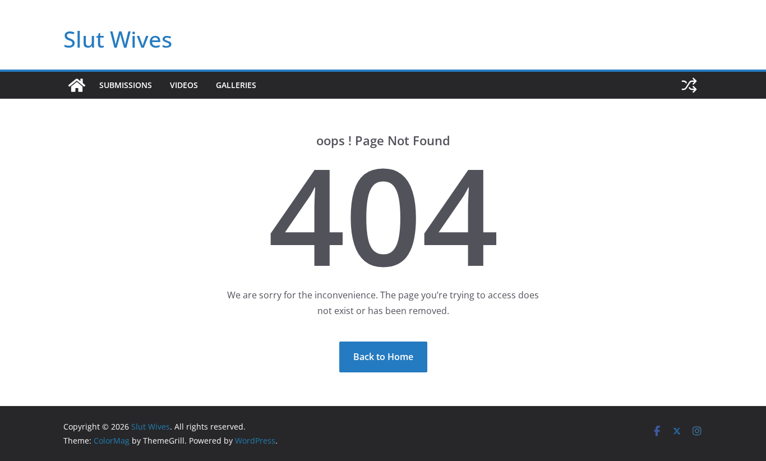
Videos (184, 85)
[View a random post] (689, 85)
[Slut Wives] (76, 85)
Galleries (236, 85)
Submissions (125, 85)
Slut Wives (117, 39)
